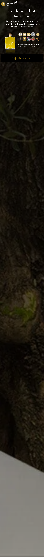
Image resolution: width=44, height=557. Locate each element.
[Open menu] (42, 3)
